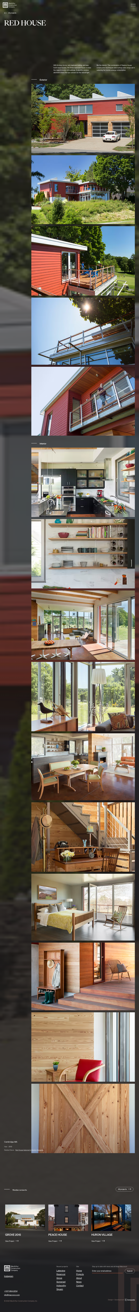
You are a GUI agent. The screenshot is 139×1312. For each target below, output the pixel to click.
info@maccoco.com (12, 1295)
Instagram (8, 1276)
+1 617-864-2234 (10, 1291)
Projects (80, 1274)
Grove (59, 1278)
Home (79, 1270)
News (79, 1282)
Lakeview (60, 1270)
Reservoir (60, 1274)
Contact (80, 1285)
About (79, 1278)
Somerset (61, 1282)
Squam (59, 1289)
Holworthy (61, 1285)
